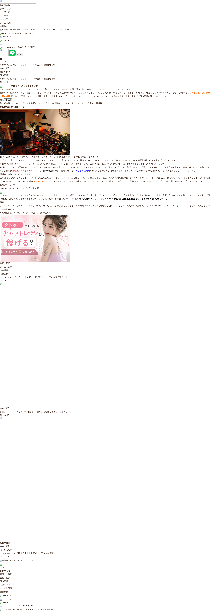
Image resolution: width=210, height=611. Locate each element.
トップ (3, 567)
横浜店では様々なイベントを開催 (44, 103)
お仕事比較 (5, 543)
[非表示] (8, 100)
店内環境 (4, 16)
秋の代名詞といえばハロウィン (14, 103)
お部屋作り (5, 72)
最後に (101, 103)
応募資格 (4, 274)
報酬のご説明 (6, 9)
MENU (19, 54)
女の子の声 (5, 12)
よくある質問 (6, 23)
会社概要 (4, 26)
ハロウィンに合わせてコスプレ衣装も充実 (78, 103)
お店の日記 (5, 68)
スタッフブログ (7, 19)
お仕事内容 (5, 5)
